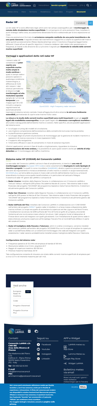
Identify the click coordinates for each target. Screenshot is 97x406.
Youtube (46, 349)
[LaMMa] (16, 331)
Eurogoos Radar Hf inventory (17, 293)
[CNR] (36, 331)
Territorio (33, 12)
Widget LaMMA (75, 363)
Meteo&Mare (44, 5)
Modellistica (45, 12)
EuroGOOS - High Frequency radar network (58, 106)
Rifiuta (83, 387)
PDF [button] (28, 292)
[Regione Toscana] (29, 331)
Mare (24, 12)
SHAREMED (53, 168)
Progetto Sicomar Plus (20, 311)
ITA (82, 5)
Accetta (74, 387)
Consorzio (73, 5)
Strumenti (81, 12)
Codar (15, 301)
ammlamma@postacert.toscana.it (24, 376)
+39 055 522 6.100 (20, 366)
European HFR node (35, 166)
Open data (58, 12)
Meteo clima (13, 12)
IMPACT (32, 207)
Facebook (46, 344)
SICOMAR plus (12, 173)
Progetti (69, 12)
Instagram (46, 354)
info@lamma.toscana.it (19, 371)
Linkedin (46, 359)
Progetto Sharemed (21, 306)
